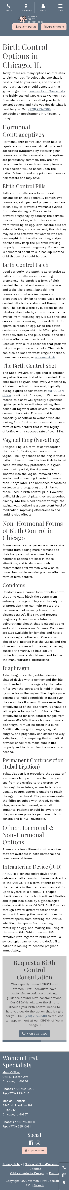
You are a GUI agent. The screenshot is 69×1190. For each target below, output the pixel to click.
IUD (9, 873)
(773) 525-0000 (24, 1122)
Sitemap (35, 1168)
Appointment (54, 26)
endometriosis (45, 357)
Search (39, 1185)
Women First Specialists (47, 91)
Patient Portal (26, 26)
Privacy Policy (12, 1164)
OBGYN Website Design (27, 1173)
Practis (54, 1173)
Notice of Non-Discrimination (45, 1164)
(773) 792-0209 (35, 1033)
